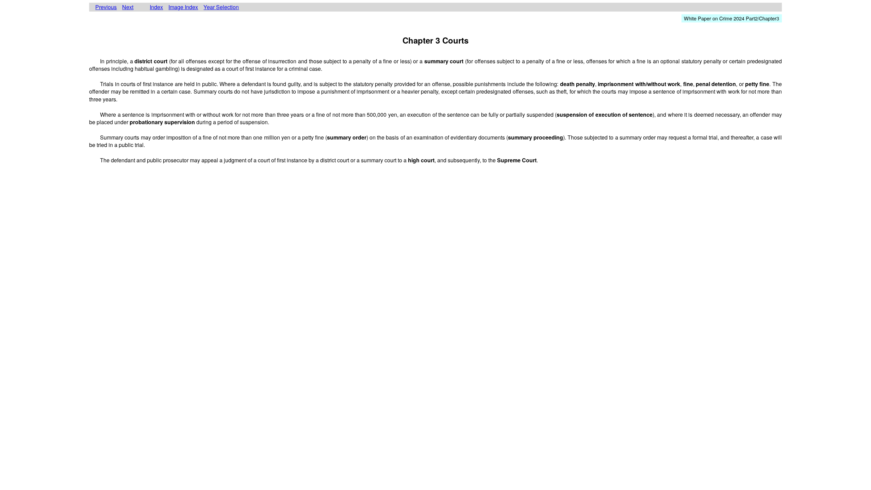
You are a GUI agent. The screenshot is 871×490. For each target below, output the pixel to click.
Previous (106, 7)
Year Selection (221, 7)
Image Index (183, 7)
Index (156, 7)
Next (127, 7)
